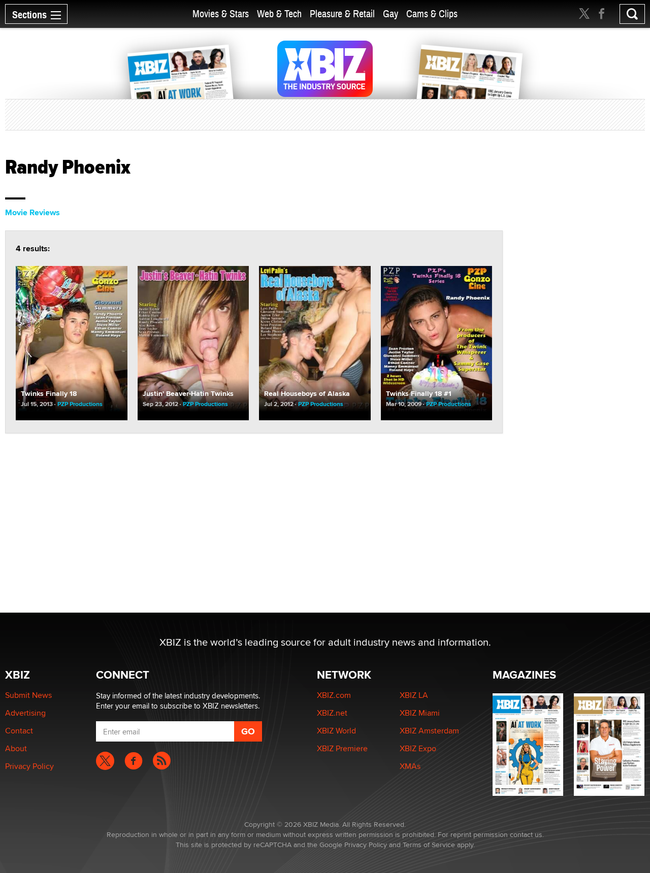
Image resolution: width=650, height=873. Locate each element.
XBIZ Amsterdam (429, 730)
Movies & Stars (220, 14)
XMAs (410, 766)
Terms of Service (429, 845)
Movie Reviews (32, 212)
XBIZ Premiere (342, 748)
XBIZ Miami (420, 713)
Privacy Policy (29, 766)
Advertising (25, 713)
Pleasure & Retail (342, 14)
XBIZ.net (332, 713)
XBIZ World (336, 730)
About (16, 748)
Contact (19, 730)
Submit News (28, 695)
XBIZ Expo (418, 748)
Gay (390, 14)
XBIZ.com (334, 695)
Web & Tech (279, 14)
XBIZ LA (414, 695)
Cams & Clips (432, 14)
